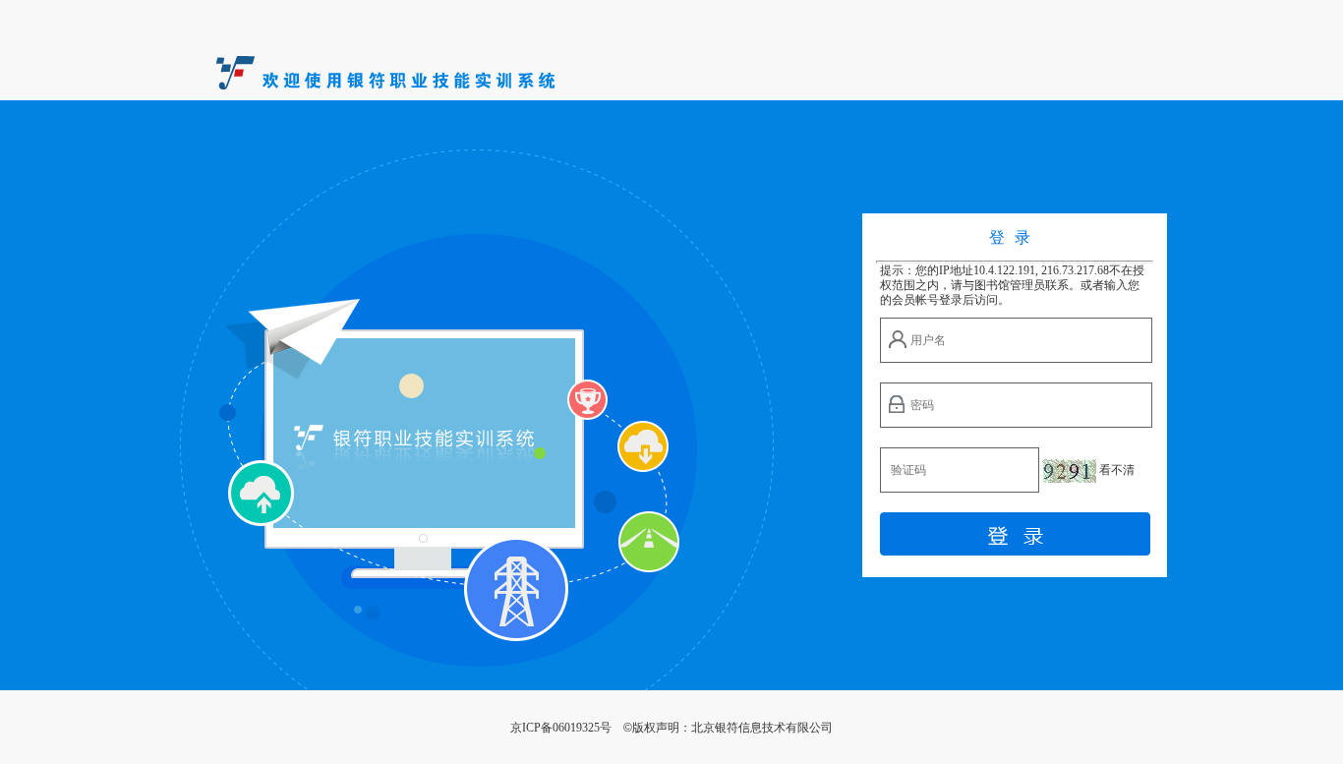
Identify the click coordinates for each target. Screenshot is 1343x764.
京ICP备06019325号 (561, 728)
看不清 (1117, 470)
